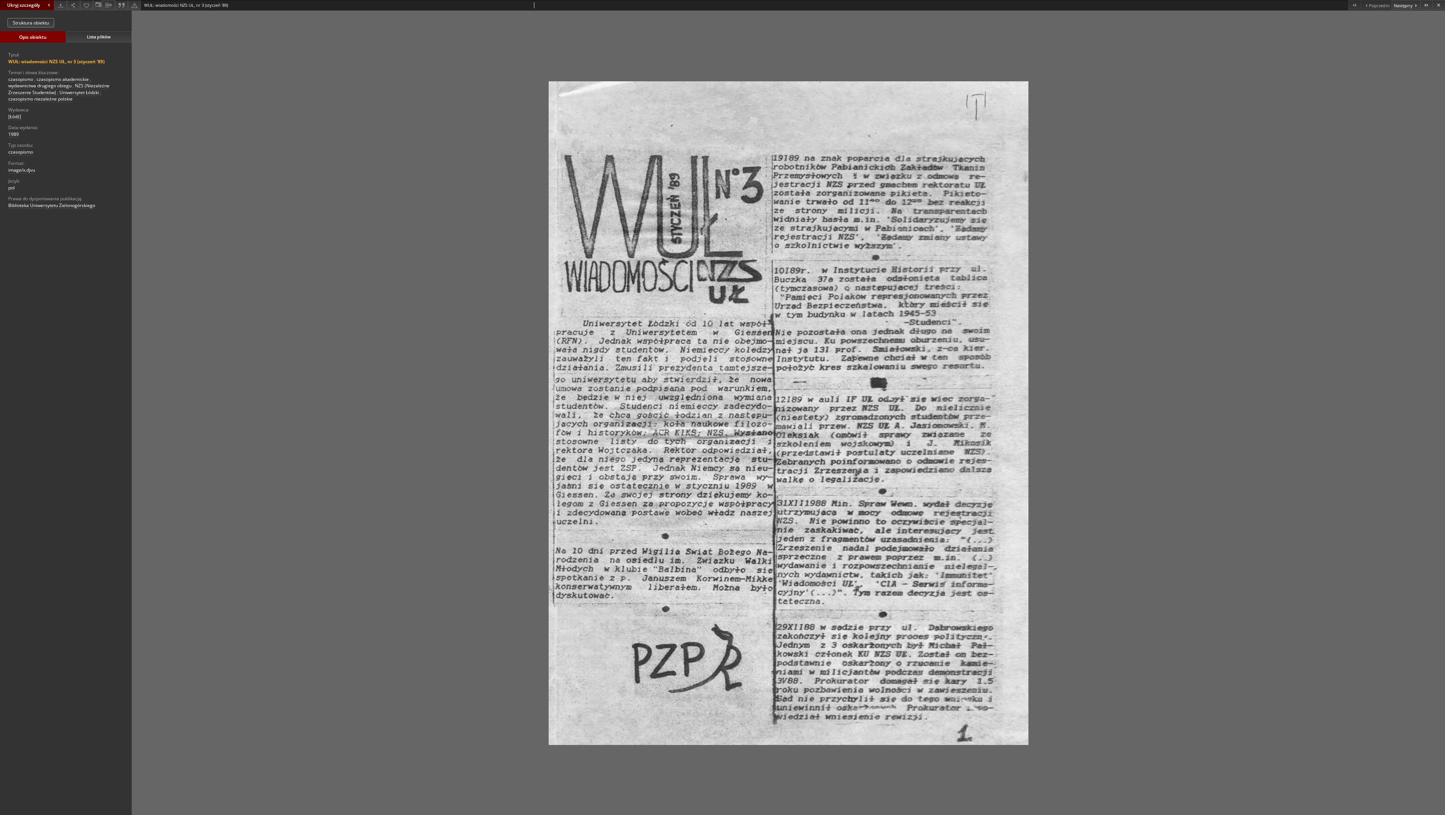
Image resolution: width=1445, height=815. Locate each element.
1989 (13, 134)
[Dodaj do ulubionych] (86, 5)
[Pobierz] (60, 5)
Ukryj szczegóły (23, 5)
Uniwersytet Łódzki (79, 92)
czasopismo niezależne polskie (40, 99)
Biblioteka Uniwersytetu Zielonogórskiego (51, 205)
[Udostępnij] (73, 5)
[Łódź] (14, 116)
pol (11, 187)
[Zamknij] (1439, 5)
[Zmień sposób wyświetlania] (97, 5)
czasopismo (20, 79)
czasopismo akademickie (63, 79)
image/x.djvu (21, 170)
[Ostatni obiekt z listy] (1426, 5)
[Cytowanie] (121, 5)
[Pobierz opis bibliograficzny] (108, 5)
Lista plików (99, 37)
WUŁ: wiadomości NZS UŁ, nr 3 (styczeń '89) (56, 61)
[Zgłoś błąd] (134, 5)
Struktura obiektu (31, 23)
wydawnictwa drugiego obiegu (39, 85)
